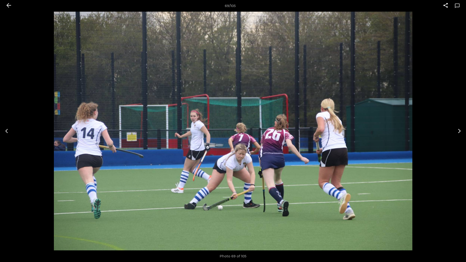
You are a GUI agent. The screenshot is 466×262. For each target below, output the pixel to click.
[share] (446, 5)
